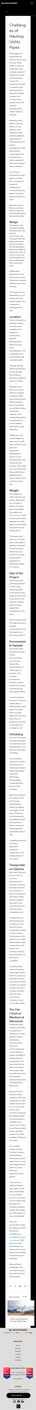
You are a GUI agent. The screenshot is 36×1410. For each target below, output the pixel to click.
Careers (18, 1357)
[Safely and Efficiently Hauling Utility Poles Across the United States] (21, 1307)
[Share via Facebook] (10, 1286)
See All (24, 1297)
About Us (18, 1351)
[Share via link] (25, 1286)
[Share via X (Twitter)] (15, 1286)
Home (18, 1345)
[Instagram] (14, 1401)
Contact (18, 1354)
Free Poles (18, 1360)
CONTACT (18, 1386)
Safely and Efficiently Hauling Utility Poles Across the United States (20, 1320)
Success (18, 1348)
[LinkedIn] (22, 1401)
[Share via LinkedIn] (20, 1286)
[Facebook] (18, 1401)
